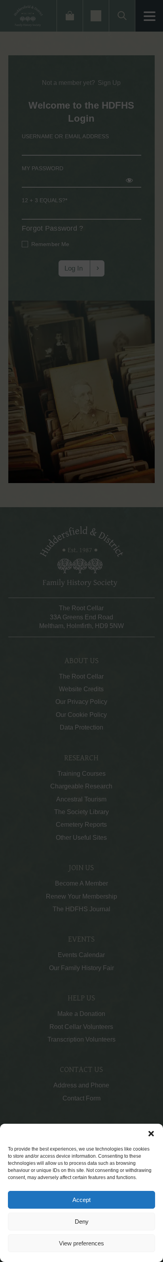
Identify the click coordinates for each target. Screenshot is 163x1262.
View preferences (81, 1243)
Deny (82, 1221)
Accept (81, 1199)
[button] (151, 1134)
